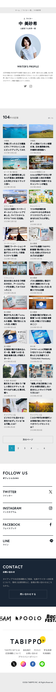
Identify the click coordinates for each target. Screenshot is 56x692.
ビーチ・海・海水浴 (10, 172)
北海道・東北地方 (10, 381)
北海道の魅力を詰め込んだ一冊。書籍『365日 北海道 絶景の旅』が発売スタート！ (14, 354)
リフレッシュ (9, 278)
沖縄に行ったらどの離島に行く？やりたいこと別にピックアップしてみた (14, 146)
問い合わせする (28, 594)
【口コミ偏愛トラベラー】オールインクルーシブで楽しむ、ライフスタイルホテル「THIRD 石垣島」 (15, 214)
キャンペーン (35, 206)
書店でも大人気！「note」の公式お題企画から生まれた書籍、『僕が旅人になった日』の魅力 (15, 319)
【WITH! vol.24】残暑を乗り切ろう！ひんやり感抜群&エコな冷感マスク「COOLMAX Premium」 (41, 354)
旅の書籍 (33, 243)
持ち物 (32, 346)
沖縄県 (6, 141)
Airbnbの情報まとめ (37, 172)
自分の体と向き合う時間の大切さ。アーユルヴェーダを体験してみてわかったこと (14, 285)
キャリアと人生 (36, 381)
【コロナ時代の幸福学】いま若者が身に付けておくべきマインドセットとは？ (41, 422)
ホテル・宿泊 (8, 206)
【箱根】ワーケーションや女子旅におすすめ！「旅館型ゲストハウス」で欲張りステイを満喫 (15, 251)
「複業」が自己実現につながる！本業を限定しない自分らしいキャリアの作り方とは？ (41, 388)
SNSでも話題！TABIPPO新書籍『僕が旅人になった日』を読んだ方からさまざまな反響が (40, 251)
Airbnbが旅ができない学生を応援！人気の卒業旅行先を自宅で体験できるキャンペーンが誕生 (41, 179)
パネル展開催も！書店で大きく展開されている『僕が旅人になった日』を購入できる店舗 (41, 285)
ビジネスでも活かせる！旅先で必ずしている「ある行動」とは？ (14, 421)
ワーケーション (10, 243)
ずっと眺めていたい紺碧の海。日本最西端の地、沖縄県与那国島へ (41, 146)
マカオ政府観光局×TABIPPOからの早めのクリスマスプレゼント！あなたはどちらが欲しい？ (40, 215)
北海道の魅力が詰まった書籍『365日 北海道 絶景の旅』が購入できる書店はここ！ (40, 319)
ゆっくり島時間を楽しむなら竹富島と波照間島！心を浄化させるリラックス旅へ (14, 179)
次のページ (28, 439)
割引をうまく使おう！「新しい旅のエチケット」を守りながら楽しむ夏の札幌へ (14, 388)
